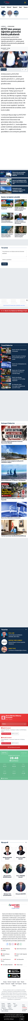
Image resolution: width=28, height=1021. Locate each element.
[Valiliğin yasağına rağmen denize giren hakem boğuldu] (21, 203)
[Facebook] (7, 944)
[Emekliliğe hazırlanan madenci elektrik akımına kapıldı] (21, 229)
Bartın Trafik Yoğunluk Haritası (21, 955)
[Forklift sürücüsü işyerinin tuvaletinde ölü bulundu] (21, 216)
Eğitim (3, 983)
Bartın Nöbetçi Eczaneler (5, 949)
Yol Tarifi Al (16, 733)
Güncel (9, 7)
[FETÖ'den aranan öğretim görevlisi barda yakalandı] (14, 59)
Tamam (21, 1019)
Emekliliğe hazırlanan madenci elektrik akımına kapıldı (20, 235)
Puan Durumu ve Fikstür (6, 960)
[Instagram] (12, 944)
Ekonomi (7, 983)
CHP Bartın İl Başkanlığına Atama (18, 650)
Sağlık (12, 983)
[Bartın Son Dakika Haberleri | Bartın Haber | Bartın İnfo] (6, 2)
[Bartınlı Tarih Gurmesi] (4, 642)
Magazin (4, 1008)
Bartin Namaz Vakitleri (5, 955)
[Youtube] (15, 944)
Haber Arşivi (19, 964)
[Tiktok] (18, 944)
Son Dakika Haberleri (8, 964)
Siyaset (15, 7)
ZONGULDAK (11, 26)
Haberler (3, 26)
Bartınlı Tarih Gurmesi (15, 640)
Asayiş (3, 7)
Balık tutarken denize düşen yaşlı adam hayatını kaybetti (7, 235)
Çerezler (16, 1019)
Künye (10, 1008)
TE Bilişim (24, 1007)
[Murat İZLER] (4, 649)
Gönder (4, 264)
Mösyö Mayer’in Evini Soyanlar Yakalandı (17, 643)
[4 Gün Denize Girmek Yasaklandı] (7, 203)
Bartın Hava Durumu (21, 948)
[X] (10, 944)
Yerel (14, 985)
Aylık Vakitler (5, 778)
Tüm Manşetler (20, 959)
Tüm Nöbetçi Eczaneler (14, 747)
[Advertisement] (14, 283)
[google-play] (14, 976)
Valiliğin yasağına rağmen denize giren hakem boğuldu (20, 209)
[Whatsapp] (20, 944)
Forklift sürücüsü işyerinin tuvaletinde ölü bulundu (20, 222)
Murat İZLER (12, 648)
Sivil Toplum (18, 983)
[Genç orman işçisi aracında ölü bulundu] (7, 216)
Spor (20, 7)
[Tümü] (26, 629)
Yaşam (25, 7)
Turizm (24, 983)
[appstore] (14, 971)
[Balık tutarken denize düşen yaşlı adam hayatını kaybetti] (7, 229)
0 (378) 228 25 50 (6, 733)
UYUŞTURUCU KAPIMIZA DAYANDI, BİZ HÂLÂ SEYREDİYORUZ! (15, 635)
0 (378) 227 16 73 (6, 743)
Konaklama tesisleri (8, 1009)
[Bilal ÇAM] (4, 634)
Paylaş (4, 69)
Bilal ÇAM (11, 633)
